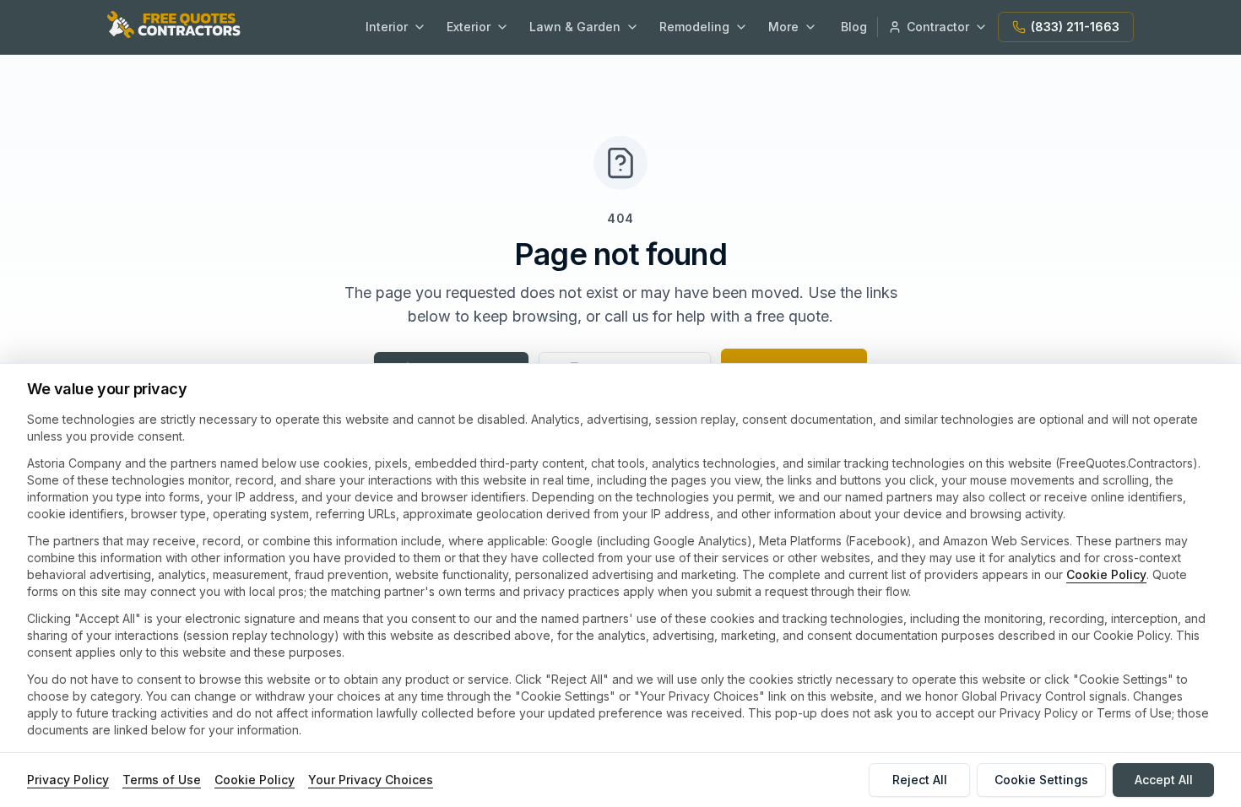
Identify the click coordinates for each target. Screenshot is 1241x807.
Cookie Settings (1041, 779)
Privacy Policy (68, 779)
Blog (854, 26)
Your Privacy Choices (370, 779)
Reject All (919, 779)
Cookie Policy (1106, 574)
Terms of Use (161, 779)
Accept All (1164, 779)
